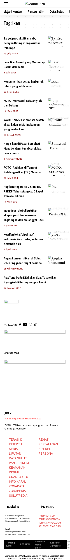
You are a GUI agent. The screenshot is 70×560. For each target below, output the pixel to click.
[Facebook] (20, 324)
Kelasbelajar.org (50, 526)
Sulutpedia (18, 495)
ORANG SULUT (19, 476)
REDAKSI (25, 544)
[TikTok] (35, 324)
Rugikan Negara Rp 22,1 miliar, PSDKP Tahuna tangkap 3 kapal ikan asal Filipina (23, 191)
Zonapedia (17, 490)
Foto (54, 101)
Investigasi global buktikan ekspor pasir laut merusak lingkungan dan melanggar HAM (24, 215)
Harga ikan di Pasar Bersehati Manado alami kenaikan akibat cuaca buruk (22, 148)
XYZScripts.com (54, 558)
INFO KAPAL (17, 481)
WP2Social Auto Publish (20, 558)
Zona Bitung (56, 42)
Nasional (58, 67)
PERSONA (46, 453)
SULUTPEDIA (60, 105)
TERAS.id (15, 439)
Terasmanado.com (50, 523)
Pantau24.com (47, 516)
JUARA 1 (8, 413)
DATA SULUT (18, 458)
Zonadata (17, 486)
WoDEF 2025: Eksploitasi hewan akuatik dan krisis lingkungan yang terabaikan (24, 124)
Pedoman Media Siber (40, 544)
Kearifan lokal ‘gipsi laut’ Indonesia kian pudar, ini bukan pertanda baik (23, 239)
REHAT (43, 439)
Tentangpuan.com (49, 519)
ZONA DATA (55, 261)
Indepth (15, 444)
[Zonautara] (35, 3)
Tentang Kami (10, 544)
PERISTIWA (58, 148)
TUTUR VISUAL (56, 166)
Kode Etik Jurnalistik (55, 544)
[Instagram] (30, 324)
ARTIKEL (56, 86)
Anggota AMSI (11, 352)
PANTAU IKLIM (19, 462)
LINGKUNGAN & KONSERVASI (60, 121)
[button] (7, 3)
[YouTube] (25, 324)
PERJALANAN (48, 444)
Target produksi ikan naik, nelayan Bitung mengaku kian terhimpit (22, 43)
